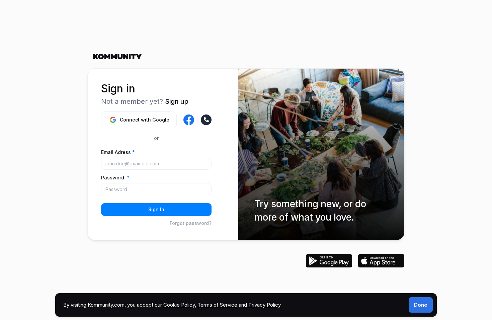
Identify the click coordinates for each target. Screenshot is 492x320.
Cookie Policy (179, 305)
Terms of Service (217, 305)
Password (115, 177)
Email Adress (118, 152)
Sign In (156, 209)
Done (420, 305)
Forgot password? (191, 223)
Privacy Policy (264, 305)
